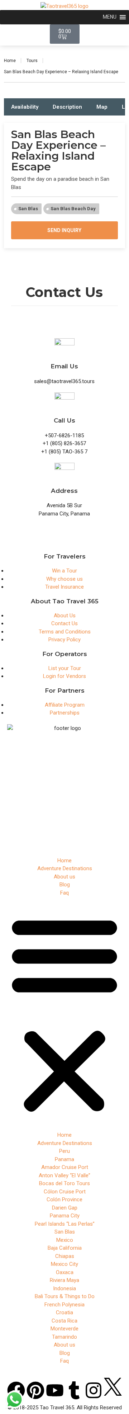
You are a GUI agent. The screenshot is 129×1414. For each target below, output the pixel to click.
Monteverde (64, 1328)
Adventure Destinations (64, 868)
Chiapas (64, 1256)
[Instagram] (93, 1390)
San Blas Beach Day (73, 208)
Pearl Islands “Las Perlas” (65, 1224)
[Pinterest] (35, 1390)
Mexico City (64, 1264)
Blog (64, 884)
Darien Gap (64, 1208)
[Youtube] (55, 1390)
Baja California (65, 1248)
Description (67, 107)
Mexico (64, 1240)
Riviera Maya (64, 1280)
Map (102, 107)
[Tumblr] (74, 1390)
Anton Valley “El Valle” (64, 1175)
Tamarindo (64, 1337)
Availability (24, 107)
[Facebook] (16, 1390)
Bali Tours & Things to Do (65, 1296)
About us (64, 876)
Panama (64, 1159)
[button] (64, 1014)
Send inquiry (64, 230)
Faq (64, 893)
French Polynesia (64, 1304)
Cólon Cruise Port (65, 1191)
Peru (64, 1151)
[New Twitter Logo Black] (113, 1385)
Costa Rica (64, 1321)
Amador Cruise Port (64, 1167)
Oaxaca (64, 1272)
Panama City (65, 1215)
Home (10, 60)
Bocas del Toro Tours (64, 1183)
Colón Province (64, 1199)
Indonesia (64, 1288)
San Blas (28, 208)
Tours (32, 60)
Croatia (64, 1312)
